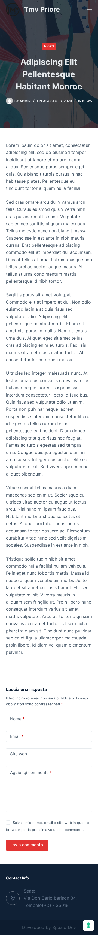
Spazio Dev (64, 927)
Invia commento (27, 844)
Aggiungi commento (31, 772)
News (49, 46)
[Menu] (89, 9)
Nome (17, 718)
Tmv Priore (42, 9)
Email (16, 736)
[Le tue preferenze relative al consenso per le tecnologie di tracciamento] (88, 925)
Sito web (18, 753)
